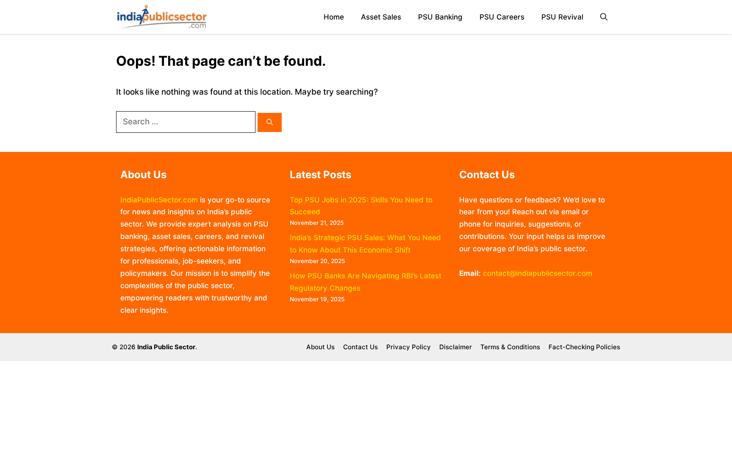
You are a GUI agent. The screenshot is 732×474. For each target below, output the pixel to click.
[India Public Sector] (162, 17)
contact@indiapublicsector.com (537, 273)
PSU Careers (502, 17)
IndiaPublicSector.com (159, 200)
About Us (320, 347)
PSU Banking (440, 17)
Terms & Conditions (510, 347)
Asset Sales (381, 17)
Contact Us (360, 347)
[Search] (270, 122)
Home (334, 17)
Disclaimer (455, 347)
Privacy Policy (408, 347)
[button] (604, 17)
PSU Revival (562, 17)
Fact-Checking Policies (584, 347)
